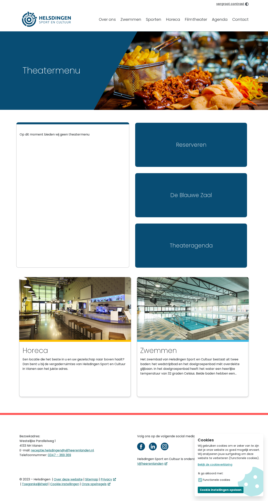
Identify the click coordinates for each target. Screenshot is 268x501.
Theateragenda (191, 245)
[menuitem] (107, 19)
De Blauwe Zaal (191, 195)
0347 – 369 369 (59, 455)
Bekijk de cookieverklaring (215, 464)
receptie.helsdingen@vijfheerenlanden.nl (62, 450)
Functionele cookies (216, 480)
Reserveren (191, 145)
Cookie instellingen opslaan (221, 490)
